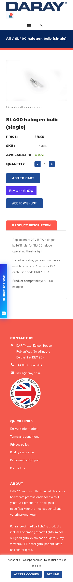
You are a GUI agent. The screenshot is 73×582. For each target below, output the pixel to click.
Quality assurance (22, 452)
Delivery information (24, 428)
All (8, 39)
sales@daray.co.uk (28, 373)
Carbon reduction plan (25, 460)
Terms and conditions (24, 436)
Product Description (31, 225)
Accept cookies (26, 574)
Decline (53, 574)
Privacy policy (19, 444)
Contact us (17, 468)
